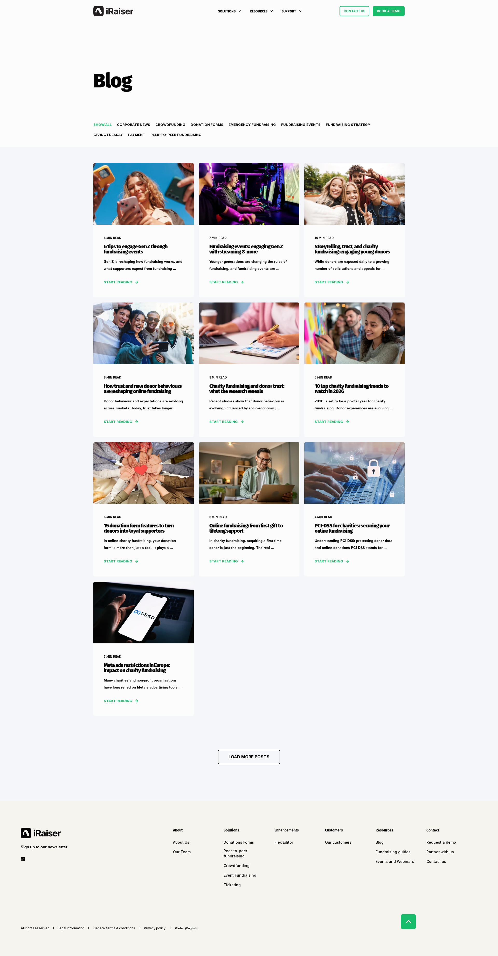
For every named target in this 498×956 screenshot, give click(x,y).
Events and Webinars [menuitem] (395, 861)
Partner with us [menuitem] (440, 852)
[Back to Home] (113, 11)
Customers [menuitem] (334, 831)
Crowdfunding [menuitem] (237, 865)
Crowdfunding (170, 124)
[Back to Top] (408, 921)
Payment (136, 135)
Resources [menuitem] (258, 11)
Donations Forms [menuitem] (239, 842)
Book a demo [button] (388, 11)
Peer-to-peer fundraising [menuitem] (235, 853)
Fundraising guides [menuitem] (393, 852)
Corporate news (133, 124)
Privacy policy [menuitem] (154, 928)
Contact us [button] (354, 11)
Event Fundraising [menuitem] (240, 875)
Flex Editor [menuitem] (283, 842)
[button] (249, 757)
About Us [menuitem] (181, 842)
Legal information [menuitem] (71, 928)
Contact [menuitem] (432, 831)
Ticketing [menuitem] (232, 885)
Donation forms (207, 124)
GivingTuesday (108, 135)
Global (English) (186, 928)
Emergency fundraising (252, 124)
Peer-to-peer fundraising (176, 135)
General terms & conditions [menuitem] (114, 928)
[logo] (41, 833)
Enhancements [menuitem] (286, 831)
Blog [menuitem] (380, 842)
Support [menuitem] (289, 11)
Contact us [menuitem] (436, 861)
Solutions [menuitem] (227, 11)
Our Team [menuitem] (182, 852)
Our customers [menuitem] (338, 842)
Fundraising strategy (348, 124)
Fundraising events (301, 124)
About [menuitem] (178, 831)
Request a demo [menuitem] (441, 842)
